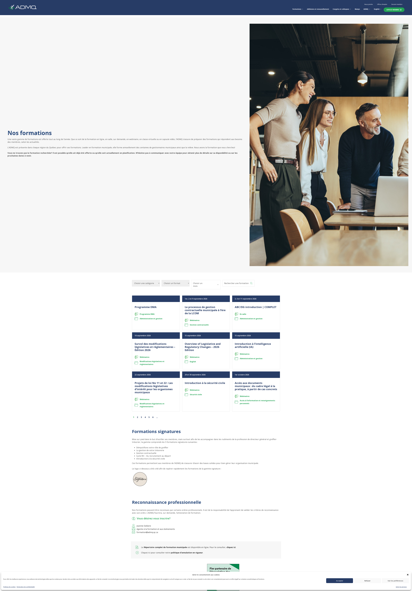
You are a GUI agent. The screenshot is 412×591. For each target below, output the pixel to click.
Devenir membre (396, 4)
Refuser (367, 581)
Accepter (339, 581)
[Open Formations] (302, 9)
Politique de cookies (9, 587)
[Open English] (381, 9)
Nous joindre (368, 4)
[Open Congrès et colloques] (350, 9)
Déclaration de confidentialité (26, 587)
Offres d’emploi (382, 4)
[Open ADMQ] (369, 9)
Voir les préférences (395, 581)
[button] (408, 575)
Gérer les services (401, 587)
